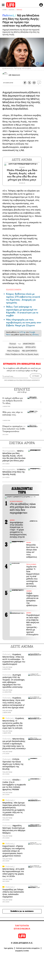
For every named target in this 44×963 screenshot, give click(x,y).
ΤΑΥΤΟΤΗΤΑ (22, 926)
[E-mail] (34, 83)
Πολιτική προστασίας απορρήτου (28, 948)
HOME (4, 9)
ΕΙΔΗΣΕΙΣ (11, 9)
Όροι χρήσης (8, 948)
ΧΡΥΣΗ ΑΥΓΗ (31, 347)
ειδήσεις (35, 334)
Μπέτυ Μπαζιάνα (13, 351)
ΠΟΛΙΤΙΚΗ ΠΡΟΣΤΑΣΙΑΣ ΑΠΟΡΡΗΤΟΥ (28, 380)
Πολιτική (19, 9)
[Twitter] (41, 63)
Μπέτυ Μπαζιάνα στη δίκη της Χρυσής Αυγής (22, 354)
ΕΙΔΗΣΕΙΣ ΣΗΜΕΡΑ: (14, 289)
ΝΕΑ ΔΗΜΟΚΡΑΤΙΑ (29, 351)
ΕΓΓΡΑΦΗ (35, 376)
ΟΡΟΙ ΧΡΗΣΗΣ (8, 380)
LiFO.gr (22, 332)
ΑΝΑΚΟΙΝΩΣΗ (28, 344)
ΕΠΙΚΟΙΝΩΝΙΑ (22, 929)
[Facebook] (37, 63)
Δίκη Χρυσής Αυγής (15, 347)
